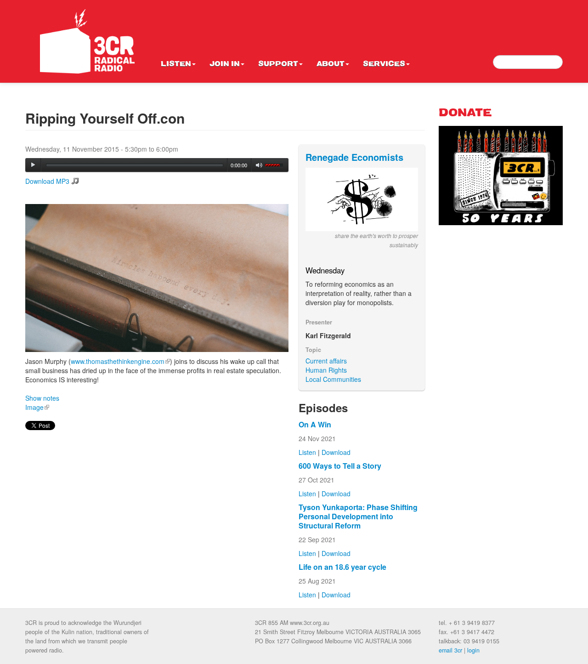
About (331, 64)
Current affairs (326, 360)
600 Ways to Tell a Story (340, 465)
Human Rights (326, 370)
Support (278, 64)
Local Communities (333, 379)
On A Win (315, 424)
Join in (224, 64)
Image (37, 407)
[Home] (87, 41)
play (33, 165)
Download (336, 452)
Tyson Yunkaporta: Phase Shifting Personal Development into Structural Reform (358, 516)
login (473, 650)
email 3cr (450, 650)
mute (259, 165)
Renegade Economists (354, 157)
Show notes (42, 398)
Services (384, 64)
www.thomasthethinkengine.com (120, 361)
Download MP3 (47, 181)
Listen (176, 64)
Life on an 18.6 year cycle (342, 567)
